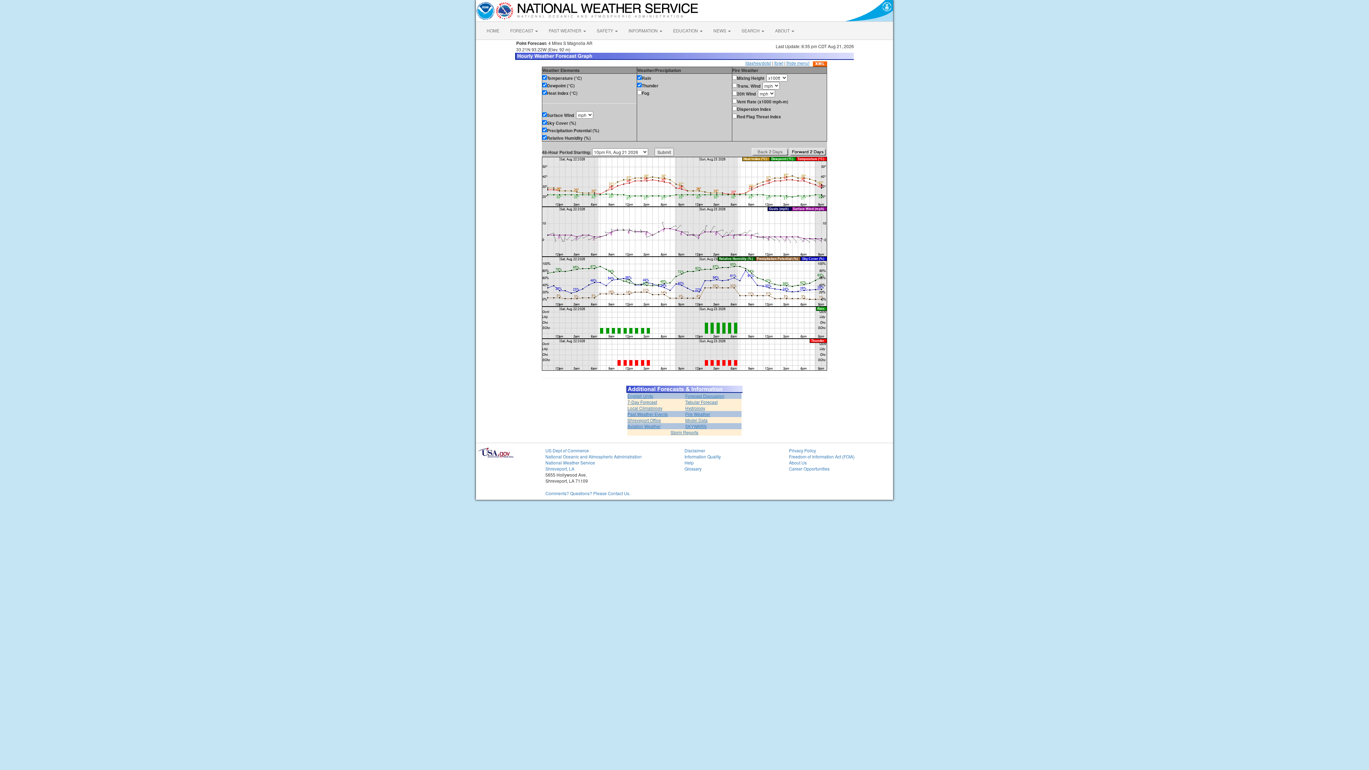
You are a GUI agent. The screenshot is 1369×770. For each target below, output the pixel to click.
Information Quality (702, 456)
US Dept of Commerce (567, 450)
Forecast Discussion (704, 396)
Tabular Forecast (701, 402)
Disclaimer (694, 450)
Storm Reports (684, 432)
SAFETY (605, 30)
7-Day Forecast (642, 402)
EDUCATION (686, 30)
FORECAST (522, 30)
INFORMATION (644, 30)
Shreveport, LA (559, 469)
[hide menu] (797, 63)
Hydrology (695, 408)
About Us (798, 463)
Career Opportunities (809, 469)
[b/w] (778, 63)
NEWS (720, 30)
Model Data (696, 420)
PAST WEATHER (566, 30)
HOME (493, 30)
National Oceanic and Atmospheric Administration (593, 456)
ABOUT (783, 30)
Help (689, 463)
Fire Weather (697, 414)
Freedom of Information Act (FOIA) (822, 456)
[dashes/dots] (758, 63)
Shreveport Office (644, 420)
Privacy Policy (802, 450)
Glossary (693, 469)
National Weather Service (570, 463)
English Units (640, 396)
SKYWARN (696, 426)
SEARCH (751, 30)
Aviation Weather (644, 426)
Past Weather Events (647, 414)
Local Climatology (644, 408)
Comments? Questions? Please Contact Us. (587, 493)
